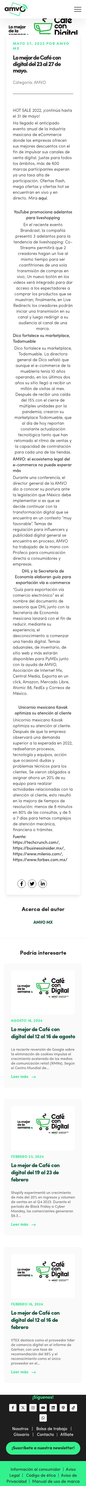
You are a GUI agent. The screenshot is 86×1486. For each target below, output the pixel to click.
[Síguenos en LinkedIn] (53, 1407)
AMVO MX (43, 922)
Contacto (45, 1435)
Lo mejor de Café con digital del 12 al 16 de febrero (35, 1320)
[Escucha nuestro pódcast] (63, 1407)
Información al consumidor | (38, 1470)
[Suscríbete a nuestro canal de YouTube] (43, 1407)
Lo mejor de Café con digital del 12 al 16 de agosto (43, 1033)
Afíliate (66, 1435)
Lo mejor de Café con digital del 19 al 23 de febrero (35, 1173)
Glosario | (25, 1435)
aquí (43, 198)
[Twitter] (32, 884)
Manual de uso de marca (56, 1482)
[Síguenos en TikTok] (73, 1407)
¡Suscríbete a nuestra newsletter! (43, 1448)
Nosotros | (24, 1429)
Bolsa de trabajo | (55, 1429)
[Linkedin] (43, 884)
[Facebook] (21, 884)
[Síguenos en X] (23, 1407)
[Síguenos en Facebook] (13, 1407)
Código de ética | (43, 1476)
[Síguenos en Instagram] (33, 1407)
